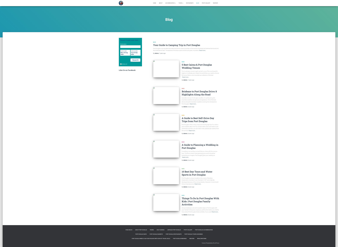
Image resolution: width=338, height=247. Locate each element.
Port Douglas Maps (141, 234)
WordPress (216, 243)
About (160, 3)
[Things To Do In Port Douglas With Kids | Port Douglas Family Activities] (166, 202)
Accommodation (170, 3)
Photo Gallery (206, 3)
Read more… (202, 50)
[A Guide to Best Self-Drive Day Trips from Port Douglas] (166, 122)
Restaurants (189, 3)
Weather (215, 3)
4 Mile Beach (128, 229)
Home (154, 3)
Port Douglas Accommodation (204, 229)
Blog (197, 3)
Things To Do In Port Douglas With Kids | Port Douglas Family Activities (200, 201)
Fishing (152, 229)
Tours (180, 3)
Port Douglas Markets (156, 234)
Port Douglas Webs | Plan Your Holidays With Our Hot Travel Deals (151, 238)
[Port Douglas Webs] (121, 3)
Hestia (203, 243)
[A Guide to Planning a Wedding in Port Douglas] (166, 149)
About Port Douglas (141, 229)
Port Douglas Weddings (180, 238)
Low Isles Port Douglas (174, 229)
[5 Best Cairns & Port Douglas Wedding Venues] (166, 68)
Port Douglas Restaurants (174, 234)
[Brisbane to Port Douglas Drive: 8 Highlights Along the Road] (166, 95)
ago (162, 53)
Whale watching (201, 238)
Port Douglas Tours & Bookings (193, 234)
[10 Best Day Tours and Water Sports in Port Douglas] (166, 175)
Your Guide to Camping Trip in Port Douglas (176, 45)
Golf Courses (160, 229)
